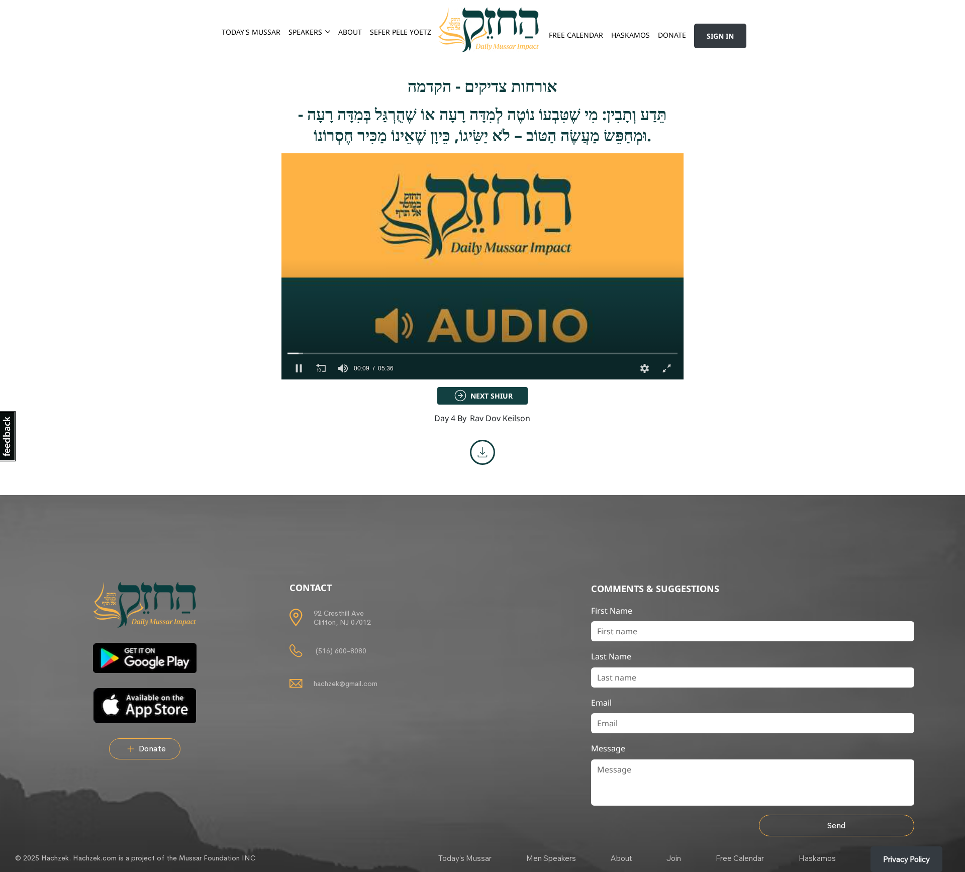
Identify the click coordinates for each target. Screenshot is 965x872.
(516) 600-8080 (340, 650)
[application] (482, 266)
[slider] (482, 353)
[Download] (482, 452)
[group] (343, 368)
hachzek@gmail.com (345, 683)
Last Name (611, 656)
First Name (611, 610)
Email (601, 702)
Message (608, 748)
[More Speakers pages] (327, 31)
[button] (298, 368)
